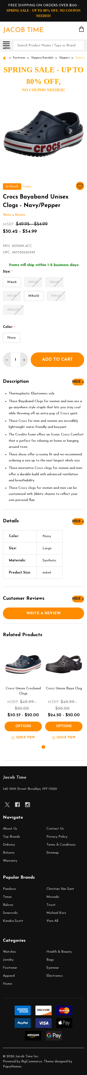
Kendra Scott (13, 921)
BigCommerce (31, 1061)
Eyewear (52, 968)
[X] (7, 804)
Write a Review (14, 215)
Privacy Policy (56, 837)
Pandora (9, 889)
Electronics (54, 976)
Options (23, 726)
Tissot (51, 905)
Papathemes (12, 1066)
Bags (50, 960)
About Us (10, 829)
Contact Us (55, 829)
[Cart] (82, 29)
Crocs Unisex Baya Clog (64, 688)
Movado (52, 897)
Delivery (9, 845)
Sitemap (52, 853)
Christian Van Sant (60, 889)
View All (52, 921)
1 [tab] (43, 747)
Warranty (10, 861)
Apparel (9, 976)
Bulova (8, 905)
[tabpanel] (23, 693)
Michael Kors (56, 913)
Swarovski (10, 913)
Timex (7, 897)
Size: (8, 272)
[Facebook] (17, 804)
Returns (8, 853)
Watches (9, 952)
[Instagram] (27, 804)
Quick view (25, 737)
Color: (9, 327)
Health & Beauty (59, 952)
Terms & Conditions (61, 845)
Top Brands (11, 837)
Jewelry (8, 960)
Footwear (10, 968)
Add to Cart (57, 360)
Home (7, 984)
